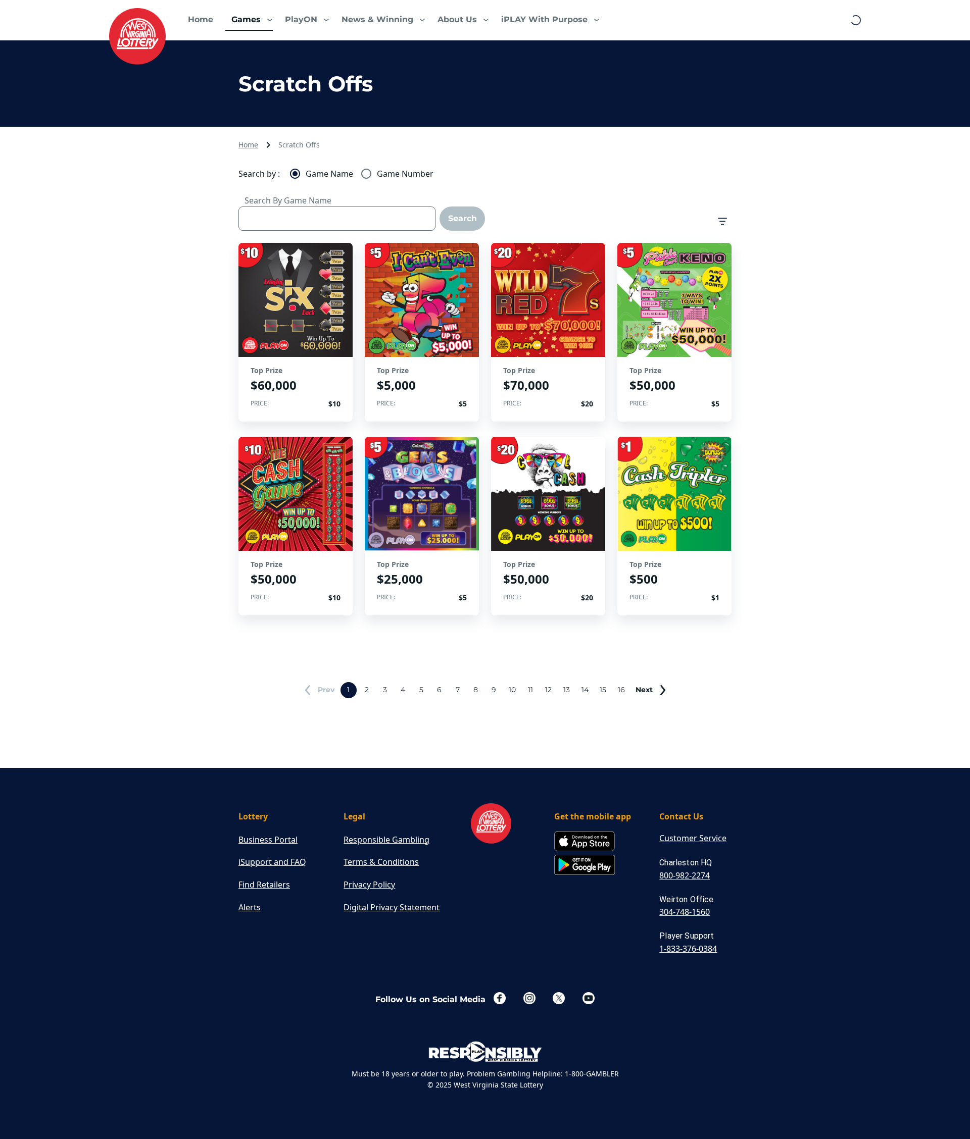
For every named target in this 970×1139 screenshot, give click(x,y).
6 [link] (439, 689)
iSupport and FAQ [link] (272, 861)
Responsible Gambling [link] (386, 839)
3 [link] (385, 689)
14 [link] (585, 689)
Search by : (259, 173)
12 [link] (548, 689)
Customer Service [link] (692, 838)
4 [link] (403, 689)
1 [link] (348, 689)
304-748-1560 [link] (684, 911)
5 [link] (421, 689)
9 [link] (494, 689)
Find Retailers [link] (264, 884)
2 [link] (367, 689)
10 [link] (512, 689)
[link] (137, 36)
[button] (249, 20)
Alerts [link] (249, 907)
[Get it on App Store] (584, 842)
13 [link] (566, 689)
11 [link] (530, 689)
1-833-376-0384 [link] (688, 948)
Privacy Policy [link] (369, 884)
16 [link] (621, 689)
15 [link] (603, 689)
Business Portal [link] (268, 839)
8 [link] (475, 689)
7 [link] (458, 689)
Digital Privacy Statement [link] (392, 907)
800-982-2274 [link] (684, 875)
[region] (295, 332)
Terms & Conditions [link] (381, 861)
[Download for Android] (584, 865)
